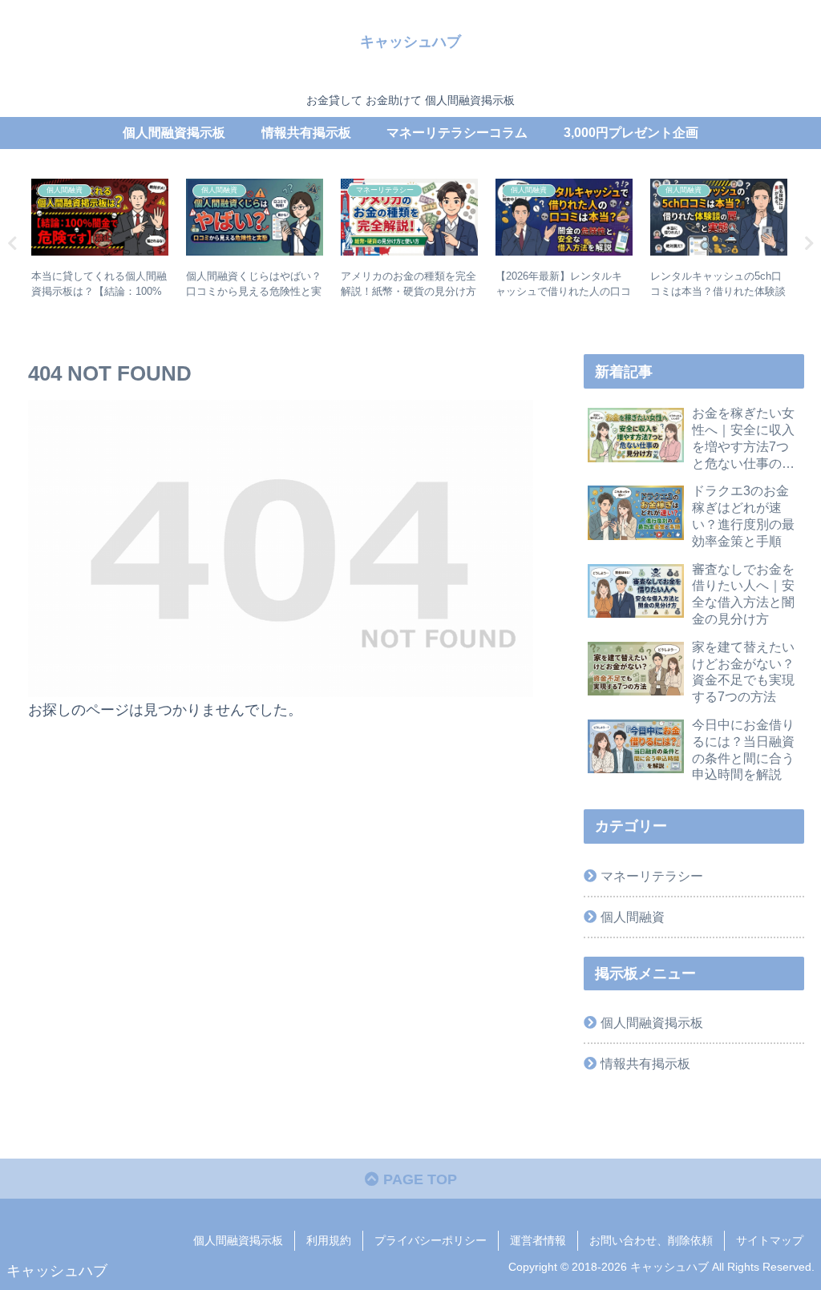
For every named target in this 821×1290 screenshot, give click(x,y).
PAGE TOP (418, 1179)
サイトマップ (769, 1240)
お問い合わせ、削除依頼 (651, 1240)
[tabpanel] (99, 240)
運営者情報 (538, 1240)
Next (809, 244)
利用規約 (328, 1240)
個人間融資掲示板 (652, 1022)
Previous (12, 244)
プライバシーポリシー (430, 1240)
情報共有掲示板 (645, 1063)
